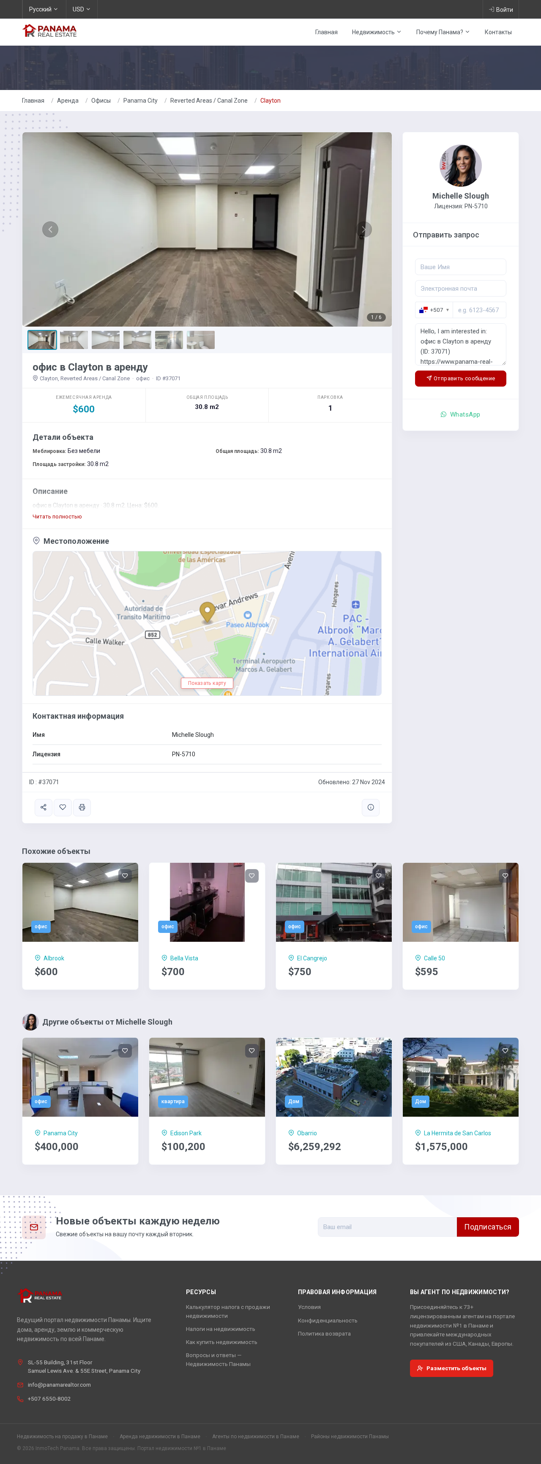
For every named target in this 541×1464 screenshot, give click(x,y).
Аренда (68, 100)
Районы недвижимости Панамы (350, 1436)
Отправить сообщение (464, 378)
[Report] (371, 807)
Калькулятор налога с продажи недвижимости (228, 1311)
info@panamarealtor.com (59, 1384)
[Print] (82, 807)
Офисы (101, 100)
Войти (504, 9)
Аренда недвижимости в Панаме (160, 1436)
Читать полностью (57, 516)
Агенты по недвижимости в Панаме (255, 1436)
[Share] (43, 807)
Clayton (270, 100)
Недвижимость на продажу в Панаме (62, 1436)
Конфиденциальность (328, 1320)
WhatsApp (464, 414)
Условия (309, 1306)
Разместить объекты (456, 1368)
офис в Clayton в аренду (90, 367)
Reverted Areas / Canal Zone (209, 100)
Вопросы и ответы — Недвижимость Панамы (218, 1359)
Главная (326, 32)
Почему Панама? (440, 32)
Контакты (498, 32)
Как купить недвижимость (221, 1342)
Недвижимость (374, 32)
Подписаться (488, 1227)
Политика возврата (324, 1333)
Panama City (140, 100)
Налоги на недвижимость (220, 1328)
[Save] (62, 807)
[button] (50, 229)
